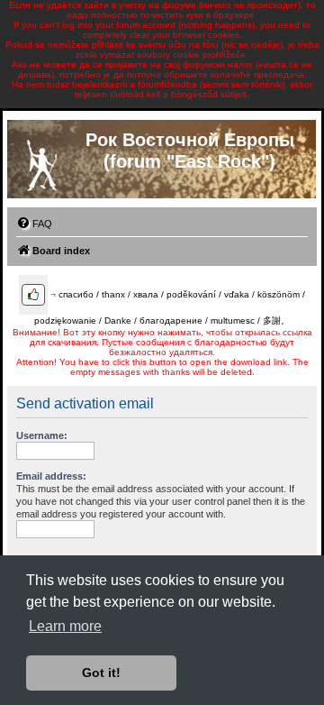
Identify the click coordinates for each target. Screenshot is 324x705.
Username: (42, 435)
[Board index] (41, 161)
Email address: (51, 476)
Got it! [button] (101, 672)
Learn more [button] (65, 626)
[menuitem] (34, 223)
